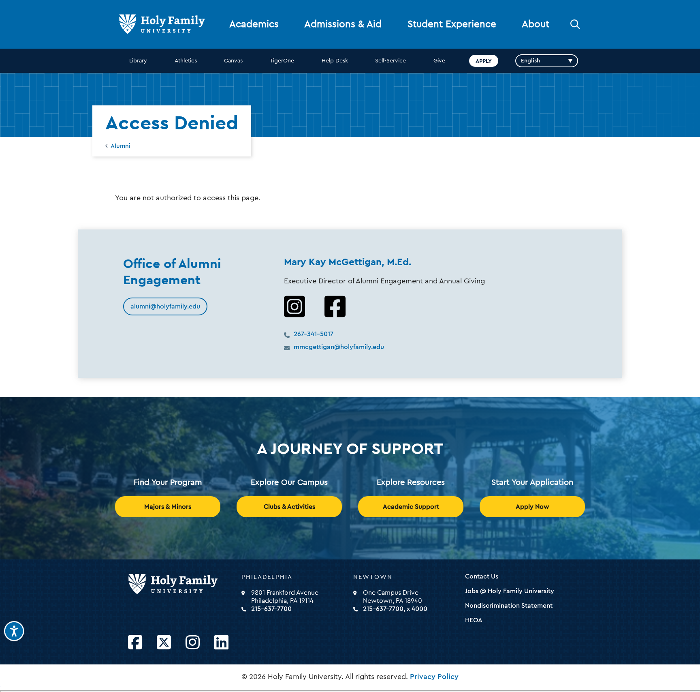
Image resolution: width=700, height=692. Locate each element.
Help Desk (335, 61)
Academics (254, 24)
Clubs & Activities (289, 506)
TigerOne (282, 61)
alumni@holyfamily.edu (165, 306)
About (535, 24)
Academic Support (411, 506)
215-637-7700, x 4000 (395, 609)
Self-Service (390, 61)
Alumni (120, 146)
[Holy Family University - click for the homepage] (182, 584)
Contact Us (481, 576)
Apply (484, 60)
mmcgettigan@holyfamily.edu (339, 347)
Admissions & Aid (343, 24)
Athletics (186, 61)
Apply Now (532, 506)
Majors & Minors (167, 506)
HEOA (473, 620)
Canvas (233, 61)
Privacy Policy (434, 676)
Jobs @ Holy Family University (509, 591)
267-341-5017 (313, 334)
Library (138, 61)
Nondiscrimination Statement (509, 605)
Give (439, 61)
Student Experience (452, 24)
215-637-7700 (271, 609)
